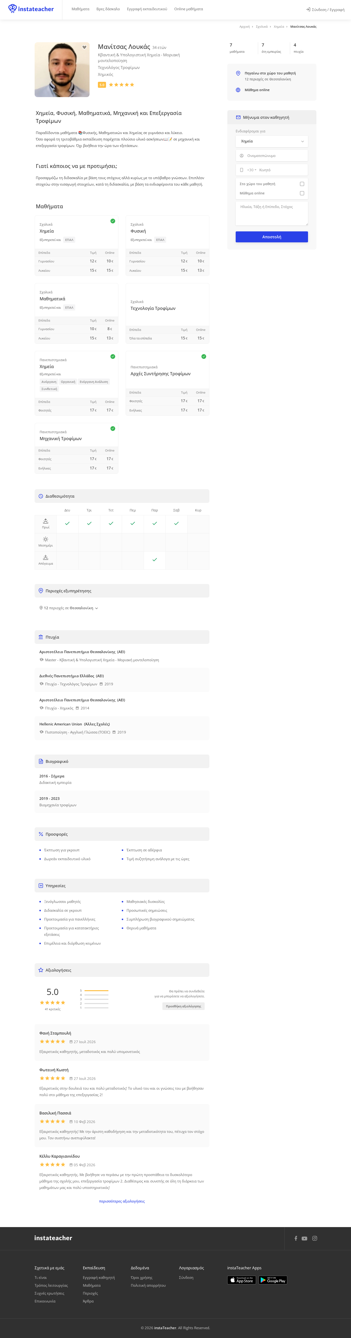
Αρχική (244, 26)
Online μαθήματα (188, 8)
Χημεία (279, 26)
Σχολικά (262, 26)
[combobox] (251, 169)
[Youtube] (305, 1240)
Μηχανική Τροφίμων (61, 438)
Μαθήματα (80, 8)
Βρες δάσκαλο (108, 8)
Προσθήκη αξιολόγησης (183, 1006)
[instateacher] (31, 4)
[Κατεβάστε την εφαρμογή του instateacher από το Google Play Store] (273, 1280)
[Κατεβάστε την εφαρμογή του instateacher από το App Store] (241, 1280)
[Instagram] (315, 1238)
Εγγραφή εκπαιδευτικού (147, 8)
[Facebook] (296, 1239)
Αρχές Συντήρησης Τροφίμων (161, 373)
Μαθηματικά (52, 299)
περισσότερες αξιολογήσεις (122, 1201)
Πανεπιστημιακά (53, 360)
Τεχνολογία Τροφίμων (153, 308)
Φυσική (138, 231)
